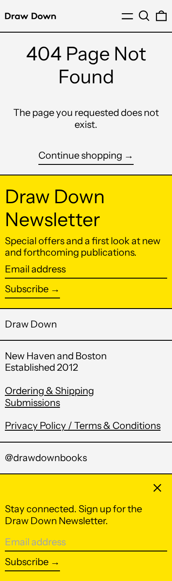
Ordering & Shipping (49, 391)
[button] (144, 16)
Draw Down (31, 324)
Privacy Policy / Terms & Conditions (83, 426)
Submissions (32, 403)
